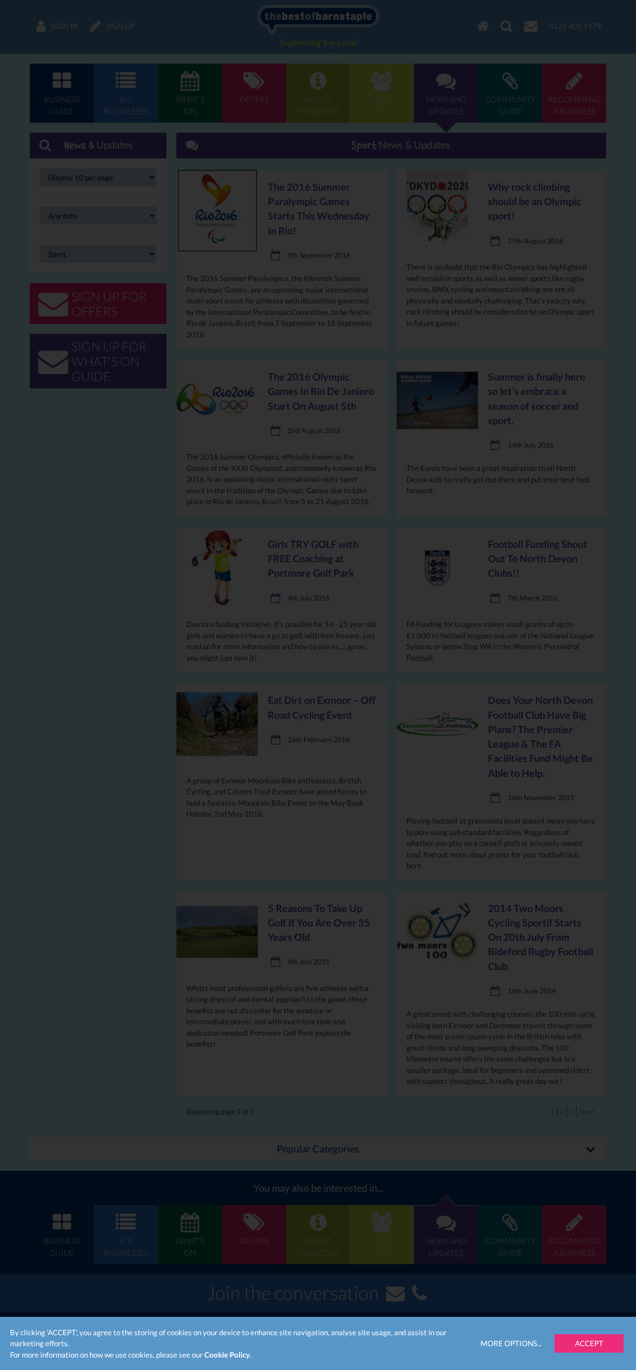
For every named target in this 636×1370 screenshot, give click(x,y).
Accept (589, 1343)
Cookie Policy (227, 1354)
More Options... (511, 1343)
